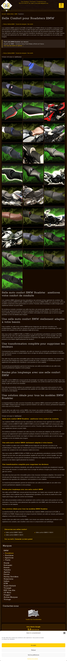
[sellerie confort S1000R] (33, 89)
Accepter (33, 645)
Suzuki (7, 567)
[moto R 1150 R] (12, 195)
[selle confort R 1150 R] (54, 195)
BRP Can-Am (9, 590)
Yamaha (7, 570)
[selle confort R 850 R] (12, 280)
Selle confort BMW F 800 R (14, 532)
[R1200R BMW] (12, 238)
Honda (6, 563)
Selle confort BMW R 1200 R (14, 535)
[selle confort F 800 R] (12, 153)
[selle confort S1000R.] (12, 89)
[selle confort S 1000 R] (54, 89)
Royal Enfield (10, 586)
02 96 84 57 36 (25, 3)
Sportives (9, 558)
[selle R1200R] (33, 238)
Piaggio (7, 595)
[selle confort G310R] (12, 68)
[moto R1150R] (33, 195)
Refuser (33, 650)
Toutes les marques (21, 24)
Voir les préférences (33, 655)
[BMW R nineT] (33, 132)
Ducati (7, 574)
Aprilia (7, 572)
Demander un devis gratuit (23, 539)
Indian (6, 581)
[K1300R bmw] (33, 153)
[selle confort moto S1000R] (54, 68)
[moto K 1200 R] (54, 174)
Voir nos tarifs (9, 539)
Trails (7, 560)
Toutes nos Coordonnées (33, 619)
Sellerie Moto (10, 14)
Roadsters (9, 553)
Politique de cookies (32, 658)
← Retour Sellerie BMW (8, 24)
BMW (16, 14)
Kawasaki (8, 565)
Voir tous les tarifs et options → (14, 45)
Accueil (4, 14)
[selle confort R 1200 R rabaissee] (33, 259)
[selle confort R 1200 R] (33, 216)
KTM (6, 583)
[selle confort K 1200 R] (12, 174)
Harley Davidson (11, 577)
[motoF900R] (54, 110)
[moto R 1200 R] (54, 216)
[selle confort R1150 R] (12, 216)
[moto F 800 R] (54, 132)
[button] (64, 633)
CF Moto (7, 593)
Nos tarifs (30, 24)
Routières (9, 555)
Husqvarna (8, 579)
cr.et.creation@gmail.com (41, 3)
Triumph (7, 588)
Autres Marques (11, 597)
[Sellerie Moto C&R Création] (6, 5)
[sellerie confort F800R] (12, 132)
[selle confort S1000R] (33, 68)
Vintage (7, 599)
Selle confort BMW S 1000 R (44, 532)
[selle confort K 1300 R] (54, 153)
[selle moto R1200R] (54, 259)
